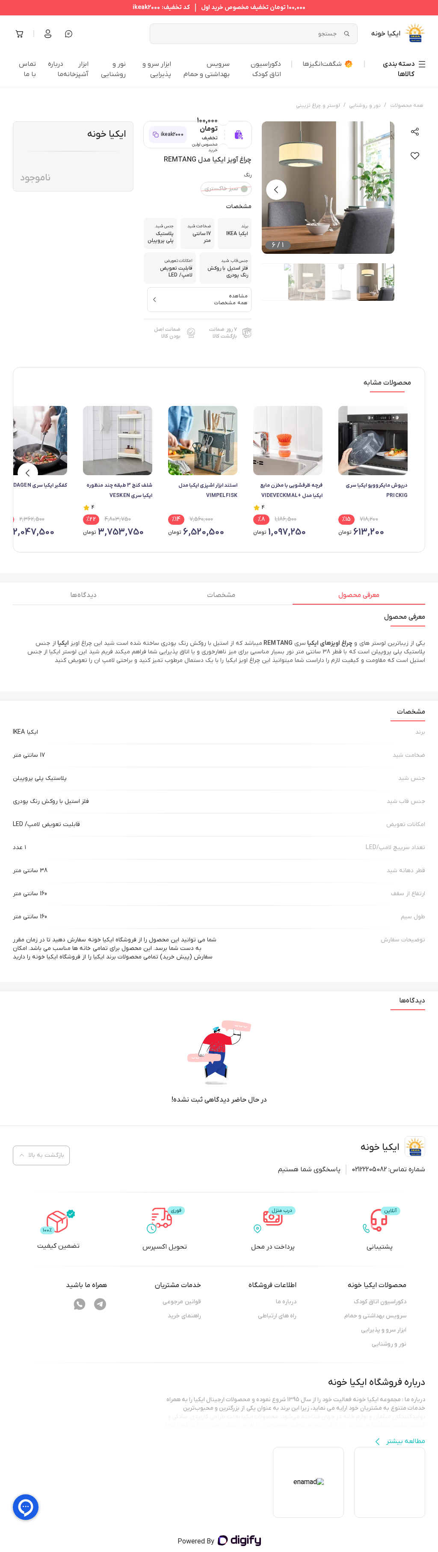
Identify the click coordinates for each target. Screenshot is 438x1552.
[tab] (359, 597)
